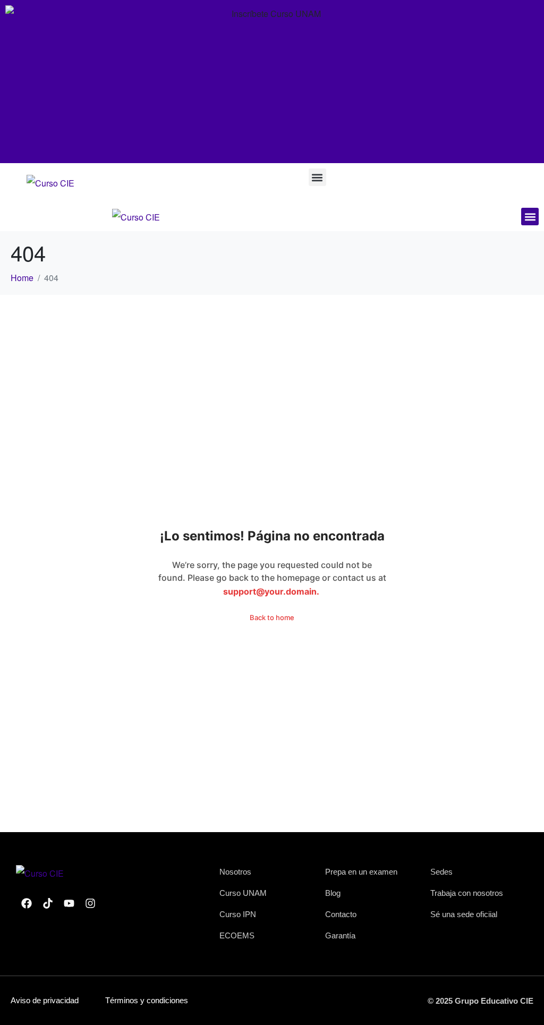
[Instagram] (90, 903)
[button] (317, 177)
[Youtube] (69, 903)
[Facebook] (26, 903)
